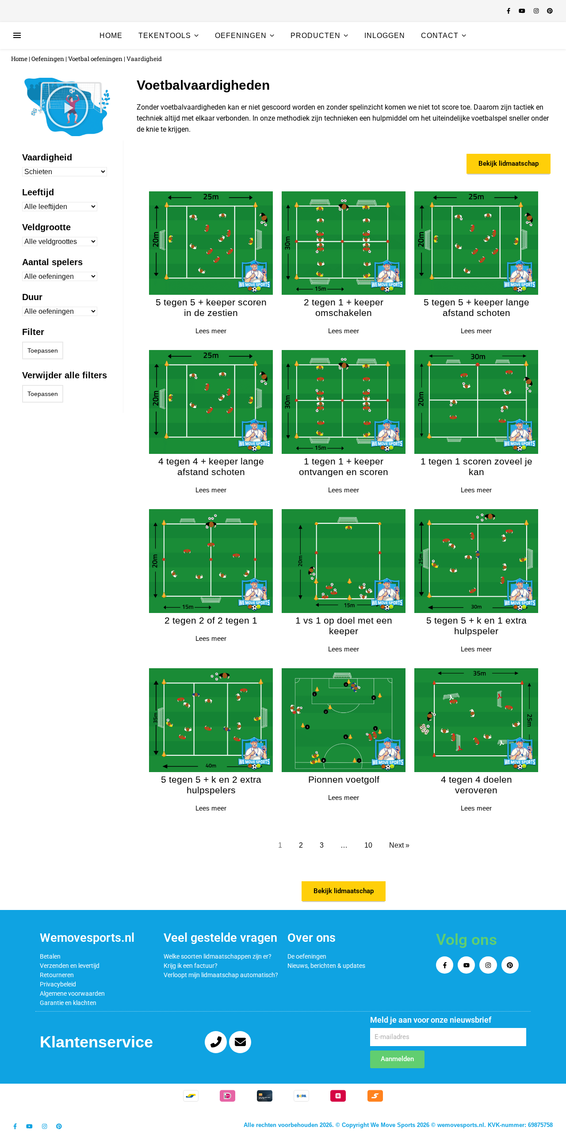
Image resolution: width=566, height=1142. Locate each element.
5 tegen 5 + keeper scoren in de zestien (211, 307)
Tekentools (164, 35)
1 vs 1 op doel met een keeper (343, 625)
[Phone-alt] (216, 1042)
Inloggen (384, 35)
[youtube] (523, 11)
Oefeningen (241, 35)
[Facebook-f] (444, 965)
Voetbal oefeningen (95, 59)
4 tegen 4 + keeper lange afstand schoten (211, 466)
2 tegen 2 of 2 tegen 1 (210, 620)
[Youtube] (466, 965)
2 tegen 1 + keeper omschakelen (343, 307)
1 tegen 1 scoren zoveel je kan (476, 466)
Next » (399, 845)
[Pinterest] (510, 965)
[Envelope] (240, 1042)
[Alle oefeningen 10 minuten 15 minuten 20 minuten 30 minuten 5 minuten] (59, 311)
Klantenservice (96, 1042)
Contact (440, 35)
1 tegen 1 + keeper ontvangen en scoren (343, 466)
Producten (315, 35)
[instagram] (537, 11)
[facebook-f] (509, 11)
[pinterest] (550, 11)
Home (110, 35)
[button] (67, 107)
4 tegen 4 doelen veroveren (476, 784)
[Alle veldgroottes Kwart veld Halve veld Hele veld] (59, 241)
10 (368, 845)
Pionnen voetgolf (343, 779)
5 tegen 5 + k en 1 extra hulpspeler (476, 625)
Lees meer (210, 331)
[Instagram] (488, 965)
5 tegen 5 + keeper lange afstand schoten (476, 307)
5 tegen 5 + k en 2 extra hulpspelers (211, 784)
